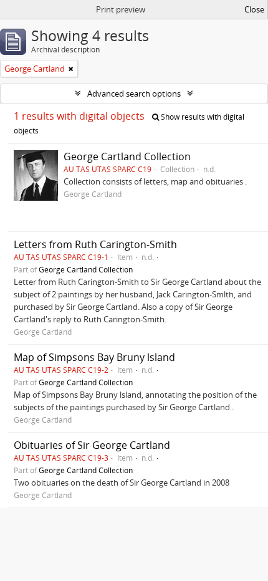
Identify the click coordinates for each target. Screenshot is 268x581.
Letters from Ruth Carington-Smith (95, 244)
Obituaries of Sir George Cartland (92, 445)
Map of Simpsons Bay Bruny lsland (94, 357)
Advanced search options (134, 93)
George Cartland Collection (127, 156)
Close (254, 9)
